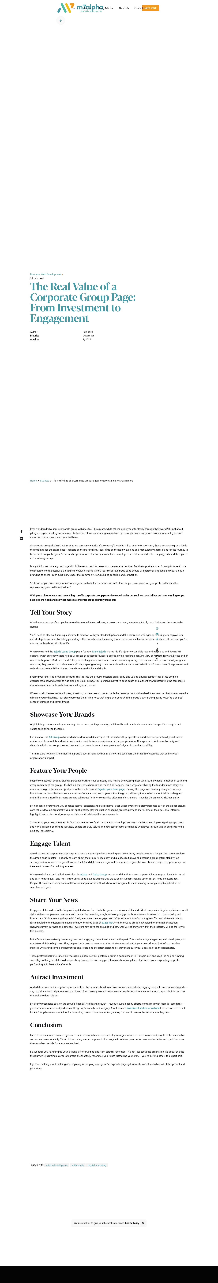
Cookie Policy (132, 1222)
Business (35, 274)
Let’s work (151, 7)
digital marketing (97, 1165)
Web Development (51, 274)
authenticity (78, 1165)
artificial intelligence (57, 1165)
